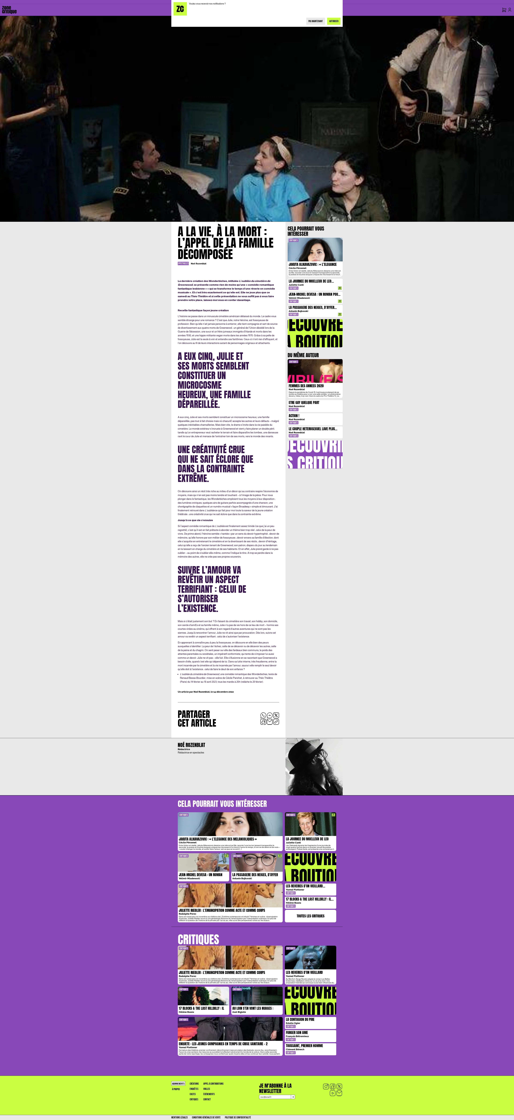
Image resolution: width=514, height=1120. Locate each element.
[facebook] (332, 1086)
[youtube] (332, 1093)
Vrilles (206, 1089)
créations (194, 1083)
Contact (207, 1099)
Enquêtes (194, 1089)
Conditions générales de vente (206, 1117)
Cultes (193, 1094)
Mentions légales (179, 1117)
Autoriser (333, 21)
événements (209, 1094)
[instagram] (326, 1086)
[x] (339, 1086)
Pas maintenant (315, 21)
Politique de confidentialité (238, 1117)
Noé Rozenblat (198, 263)
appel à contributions (213, 1083)
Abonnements (178, 1083)
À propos (176, 1089)
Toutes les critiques (310, 916)
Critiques (194, 1099)
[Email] (339, 1093)
